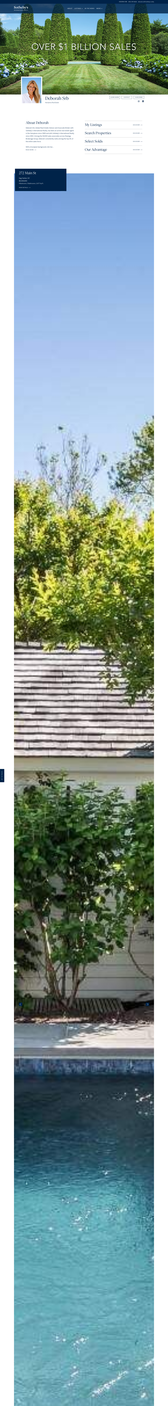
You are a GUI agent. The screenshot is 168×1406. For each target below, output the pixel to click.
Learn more (114, 97)
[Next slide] (147, 1004)
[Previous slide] (20, 1004)
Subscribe (139, 97)
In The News (89, 8)
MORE (99, 8)
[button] (139, 101)
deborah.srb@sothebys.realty (146, 1)
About (69, 8)
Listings (77, 8)
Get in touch (2, 775)
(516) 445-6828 (132, 1)
